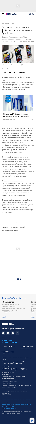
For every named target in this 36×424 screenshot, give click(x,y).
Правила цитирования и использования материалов (16, 399)
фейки (22, 227)
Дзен (13, 72)
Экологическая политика (9, 408)
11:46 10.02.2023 (6, 23)
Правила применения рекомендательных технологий (16, 404)
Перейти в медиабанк (28, 65)
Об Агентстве (6, 338)
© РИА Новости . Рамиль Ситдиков (11, 65)
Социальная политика (8, 406)
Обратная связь (7, 340)
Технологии (14, 227)
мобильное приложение (10, 230)
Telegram (22, 72)
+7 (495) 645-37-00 (8, 347)
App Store (5, 227)
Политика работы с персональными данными (14, 402)
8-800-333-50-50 (8, 353)
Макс (6, 72)
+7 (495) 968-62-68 (27, 347)
